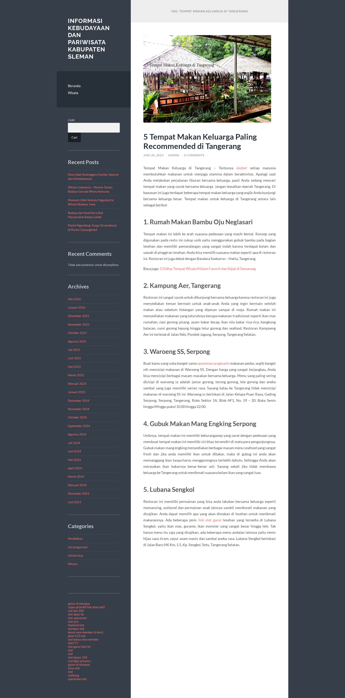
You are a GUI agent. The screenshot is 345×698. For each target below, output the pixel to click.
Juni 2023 (74, 502)
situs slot (74, 668)
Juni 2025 (74, 358)
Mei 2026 (74, 299)
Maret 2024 (76, 476)
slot (70, 650)
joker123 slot (77, 636)
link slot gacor (210, 520)
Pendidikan (75, 538)
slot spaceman (77, 618)
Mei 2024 (74, 460)
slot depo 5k (76, 614)
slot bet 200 (76, 610)
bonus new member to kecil (85, 632)
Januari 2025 (76, 392)
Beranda (74, 86)
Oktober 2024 (77, 417)
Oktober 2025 (77, 333)
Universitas (75, 555)
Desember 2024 (78, 400)
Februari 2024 (77, 485)
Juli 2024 (74, 443)
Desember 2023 (78, 493)
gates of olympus (79, 603)
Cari (71, 120)
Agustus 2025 (77, 341)
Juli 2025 (74, 349)
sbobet (241, 168)
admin (173, 155)
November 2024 (78, 409)
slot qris (73, 621)
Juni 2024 (74, 451)
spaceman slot (77, 679)
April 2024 (75, 468)
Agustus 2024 (77, 434)
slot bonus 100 (77, 657)
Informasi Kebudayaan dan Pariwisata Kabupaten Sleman (89, 38)
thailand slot (76, 625)
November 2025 (78, 324)
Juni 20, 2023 (153, 155)
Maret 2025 (76, 375)
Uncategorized (77, 547)
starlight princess (79, 661)
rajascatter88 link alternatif (86, 607)
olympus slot (76, 628)
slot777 (73, 643)
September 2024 (79, 426)
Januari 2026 (76, 307)
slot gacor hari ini (79, 646)
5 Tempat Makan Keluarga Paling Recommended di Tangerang (200, 141)
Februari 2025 (77, 383)
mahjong (73, 675)
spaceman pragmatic (213, 363)
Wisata (73, 93)
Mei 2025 (74, 366)
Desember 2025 (78, 316)
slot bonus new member (83, 639)
